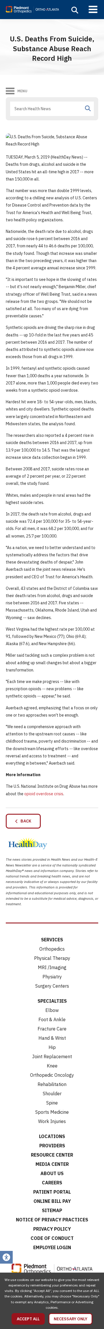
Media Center (52, 1164)
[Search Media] (87, 108)
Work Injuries (52, 1121)
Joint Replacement (52, 1056)
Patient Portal (52, 1192)
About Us (52, 1173)
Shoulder (52, 1093)
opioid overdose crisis (43, 793)
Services (52, 940)
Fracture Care (52, 1029)
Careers (52, 1183)
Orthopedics (52, 949)
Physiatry (52, 977)
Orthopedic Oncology (52, 1075)
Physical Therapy (52, 958)
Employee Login (52, 1247)
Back (24, 821)
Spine (52, 1103)
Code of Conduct (52, 1238)
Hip (52, 1047)
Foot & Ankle (52, 1019)
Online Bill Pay (52, 1201)
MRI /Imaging (52, 967)
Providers (52, 1145)
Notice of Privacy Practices (52, 1220)
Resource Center (52, 1155)
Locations (52, 1136)
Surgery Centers (52, 986)
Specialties (52, 1001)
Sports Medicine (52, 1112)
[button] (74, 10)
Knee (52, 1066)
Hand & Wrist (52, 1038)
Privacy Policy (52, 1229)
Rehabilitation (52, 1084)
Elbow (52, 1010)
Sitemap (52, 1210)
